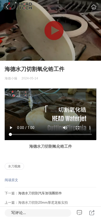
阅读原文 (11, 180)
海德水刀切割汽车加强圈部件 (40, 193)
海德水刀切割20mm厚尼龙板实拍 (43, 202)
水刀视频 (14, 166)
